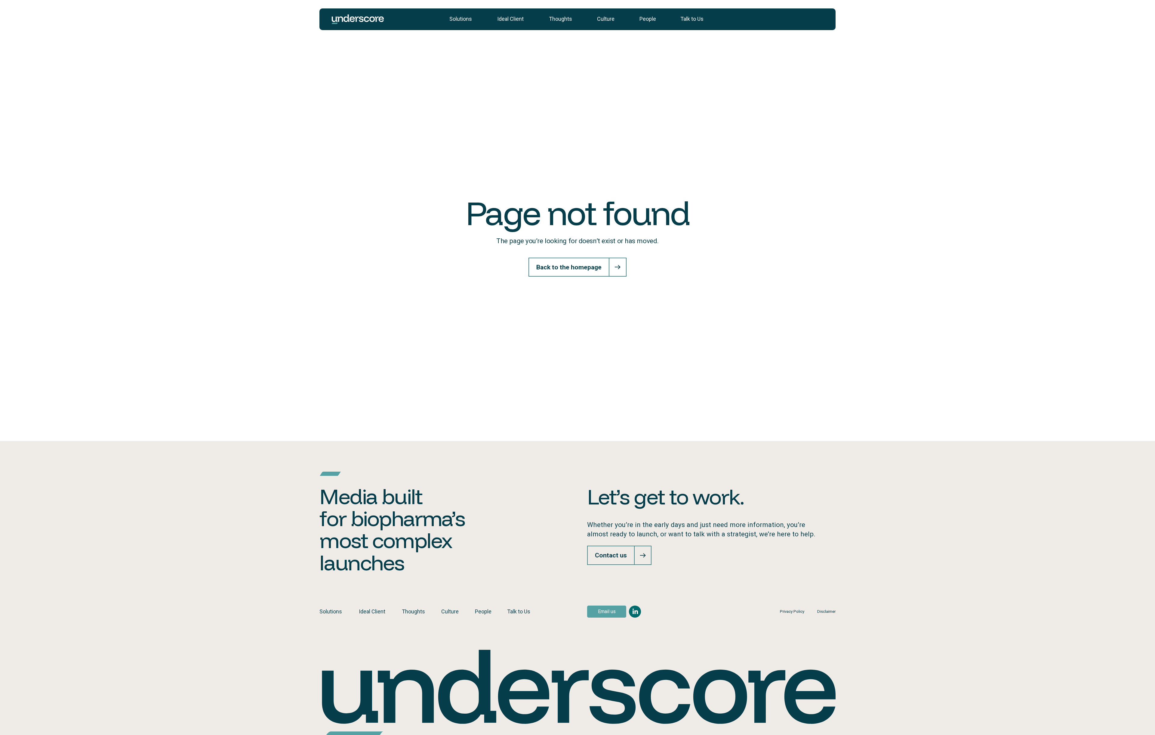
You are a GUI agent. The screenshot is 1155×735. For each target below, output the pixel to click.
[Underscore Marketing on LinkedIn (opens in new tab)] (635, 612)
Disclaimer (826, 611)
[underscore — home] (357, 19)
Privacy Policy (792, 611)
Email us (607, 611)
